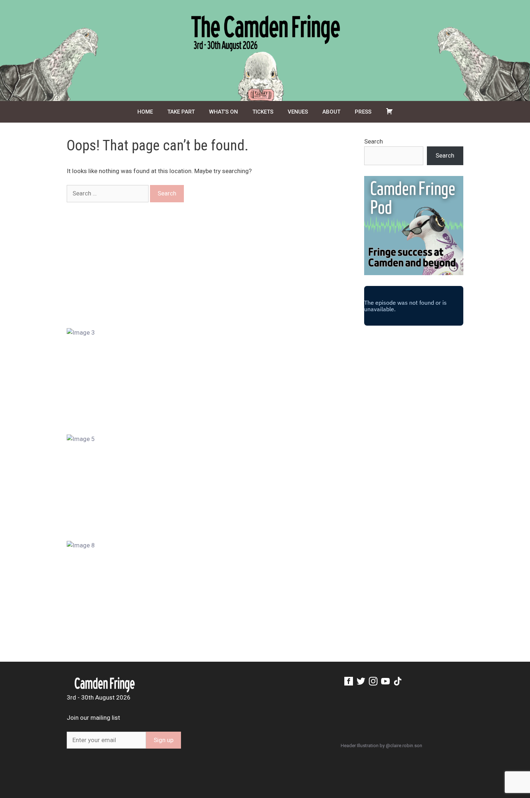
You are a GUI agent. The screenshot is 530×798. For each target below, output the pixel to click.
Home (145, 112)
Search (373, 141)
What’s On (223, 112)
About (331, 112)
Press (363, 112)
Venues (298, 112)
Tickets (262, 112)
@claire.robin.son (404, 745)
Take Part (181, 112)
